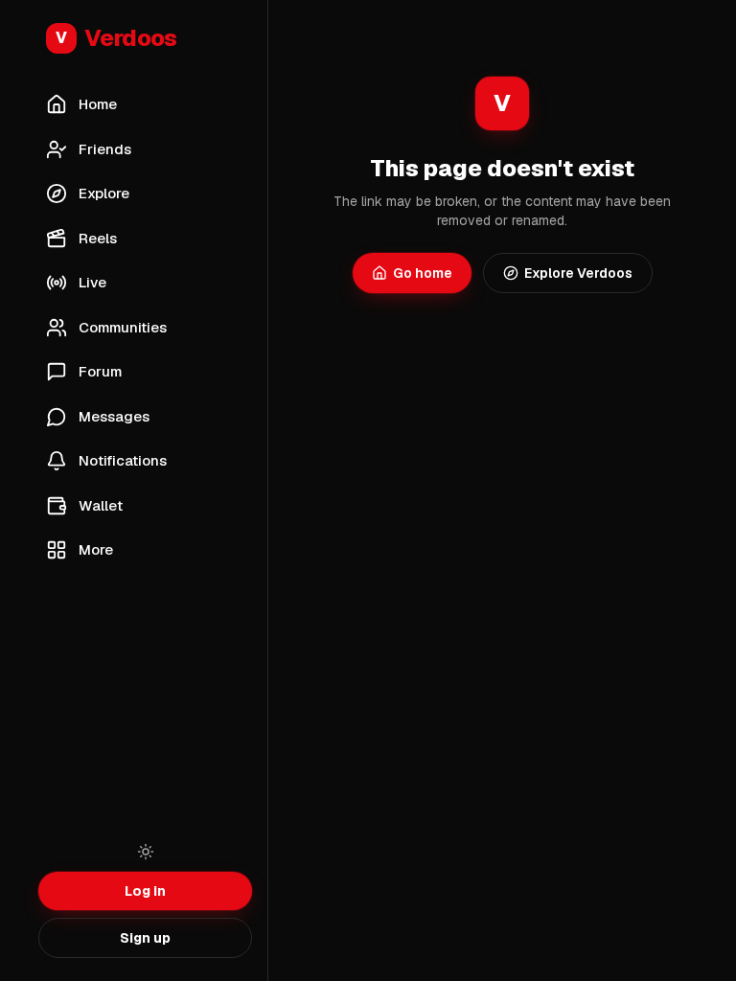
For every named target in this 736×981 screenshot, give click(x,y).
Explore (104, 193)
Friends (105, 149)
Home (98, 104)
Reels (98, 238)
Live (92, 282)
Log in (145, 891)
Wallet (101, 505)
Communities (123, 327)
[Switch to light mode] (145, 851)
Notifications (123, 460)
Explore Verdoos (578, 273)
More (96, 549)
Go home (422, 273)
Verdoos (116, 38)
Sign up (145, 938)
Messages (114, 416)
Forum (100, 371)
